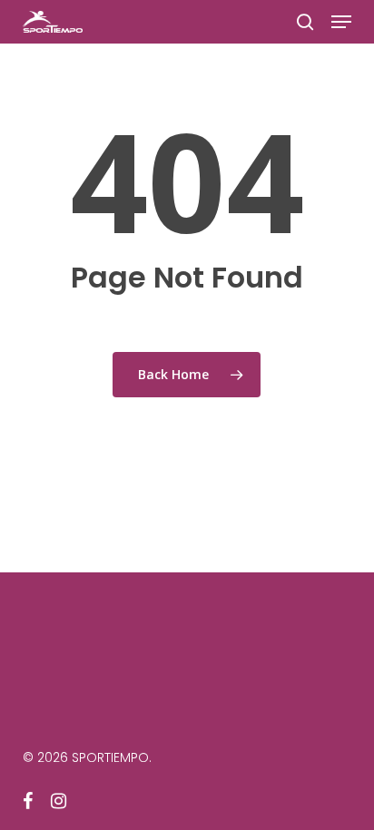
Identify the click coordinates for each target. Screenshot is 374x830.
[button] (341, 22)
